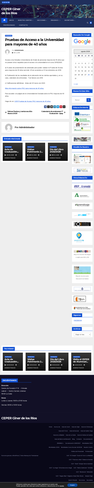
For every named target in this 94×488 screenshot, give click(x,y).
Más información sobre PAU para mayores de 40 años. (24, 88)
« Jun (76, 84)
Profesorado (9, 25)
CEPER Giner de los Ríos (19, 418)
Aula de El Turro (63, 431)
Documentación (88, 439)
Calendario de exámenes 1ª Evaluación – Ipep (52, 112)
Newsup (26, 455)
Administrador (19, 50)
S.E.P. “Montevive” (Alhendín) (84, 472)
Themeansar (34, 455)
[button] (87, 23)
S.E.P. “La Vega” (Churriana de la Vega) (60, 467)
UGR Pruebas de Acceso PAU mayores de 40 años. (33, 101)
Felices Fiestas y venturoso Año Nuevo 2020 (20, 112)
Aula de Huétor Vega (87, 431)
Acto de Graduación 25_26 (11, 151)
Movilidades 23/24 (54, 447)
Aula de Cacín (66, 427)
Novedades (9, 35)
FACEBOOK (78, 320)
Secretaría (69, 20)
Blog (73, 439)
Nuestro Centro (25, 20)
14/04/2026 (78, 365)
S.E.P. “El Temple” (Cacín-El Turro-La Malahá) (80, 455)
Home (50, 427)
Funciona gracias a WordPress (10, 455)
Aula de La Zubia (71, 435)
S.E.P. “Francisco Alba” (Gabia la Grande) (81, 459)
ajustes (62, 486)
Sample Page (89, 476)
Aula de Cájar (76, 427)
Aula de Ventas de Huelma (85, 435)
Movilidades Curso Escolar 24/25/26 (71, 447)
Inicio (11, 20)
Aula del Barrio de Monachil (62, 439)
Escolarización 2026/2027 (73, 443)
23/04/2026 (33, 365)
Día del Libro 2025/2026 (56, 150)
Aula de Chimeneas (87, 427)
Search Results (72, 480)
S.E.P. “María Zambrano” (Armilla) (83, 467)
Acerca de (57, 427)
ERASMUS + (55, 20)
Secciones (41, 20)
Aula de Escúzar (74, 431)
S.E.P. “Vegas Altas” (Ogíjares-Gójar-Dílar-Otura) (69, 476)
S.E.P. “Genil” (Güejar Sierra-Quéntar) (82, 463)
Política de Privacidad (77, 451)
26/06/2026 (10, 365)
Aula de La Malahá (58, 435)
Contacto (23, 25)
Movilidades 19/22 (87, 443)
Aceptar (72, 485)
